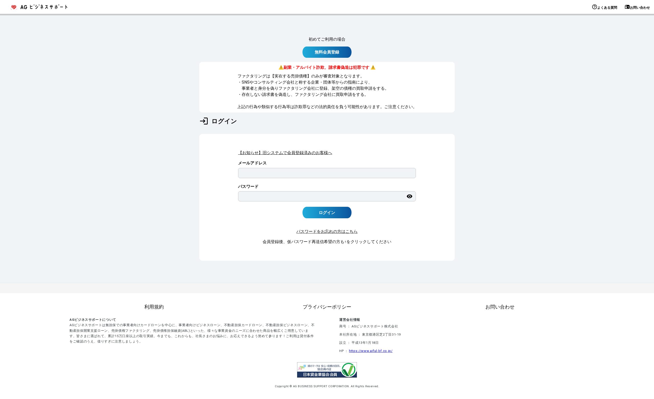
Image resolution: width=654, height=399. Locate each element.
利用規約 (154, 307)
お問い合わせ (500, 307)
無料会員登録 (327, 52)
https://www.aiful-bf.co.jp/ (370, 351)
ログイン (327, 212)
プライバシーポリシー (327, 307)
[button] (594, 7)
